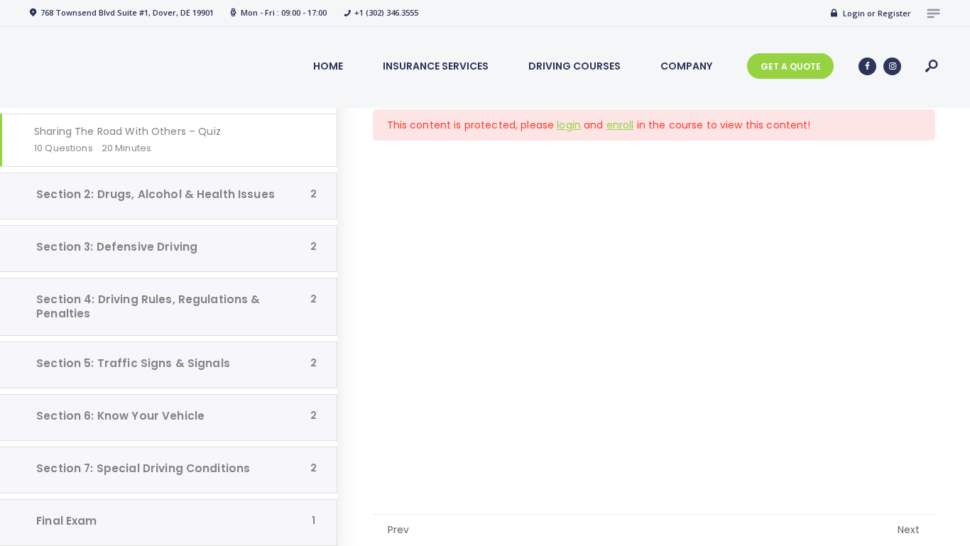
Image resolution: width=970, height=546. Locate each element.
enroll (620, 125)
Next (909, 530)
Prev (399, 530)
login (569, 125)
